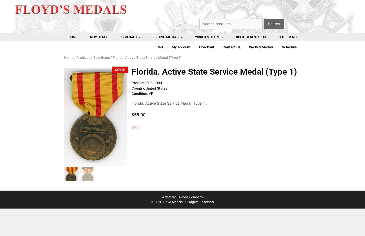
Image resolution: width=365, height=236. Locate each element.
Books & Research (251, 37)
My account (181, 47)
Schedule (289, 47)
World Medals (207, 37)
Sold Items (288, 37)
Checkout (206, 47)
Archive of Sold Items (93, 58)
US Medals (128, 37)
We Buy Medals (261, 47)
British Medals (165, 37)
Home (72, 37)
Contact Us (232, 47)
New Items (98, 37)
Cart (160, 47)
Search (274, 24)
